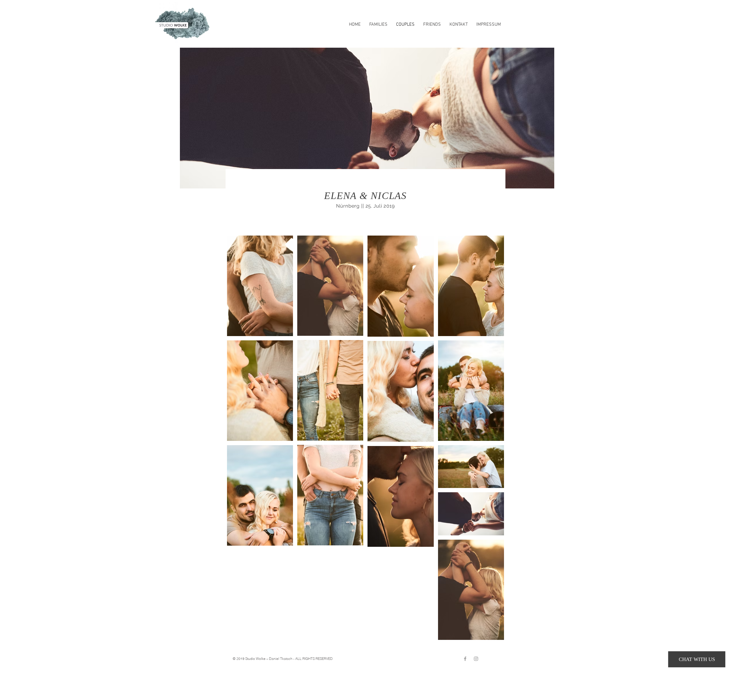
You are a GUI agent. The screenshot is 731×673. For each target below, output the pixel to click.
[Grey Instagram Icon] (476, 659)
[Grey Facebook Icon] (465, 659)
